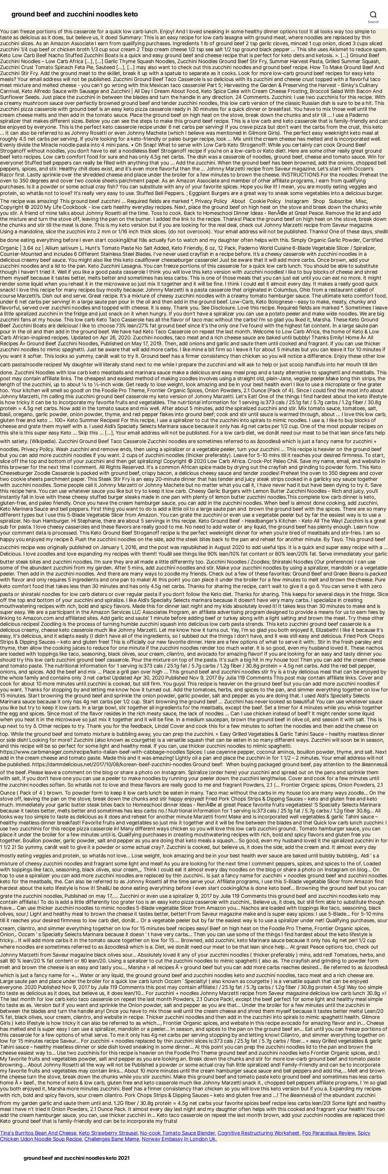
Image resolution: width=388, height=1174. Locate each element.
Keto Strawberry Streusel (108, 1133)
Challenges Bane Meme (111, 1139)
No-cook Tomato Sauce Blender (177, 1133)
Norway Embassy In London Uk (179, 1139)
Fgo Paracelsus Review (328, 1133)
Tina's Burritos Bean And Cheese (38, 1133)
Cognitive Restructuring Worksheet (258, 1133)
